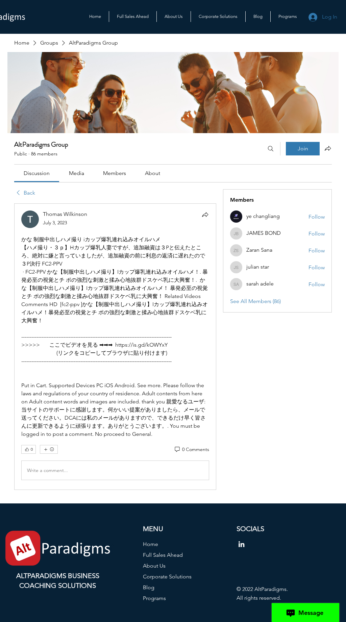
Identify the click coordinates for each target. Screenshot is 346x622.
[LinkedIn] (241, 544)
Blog (148, 587)
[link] (37, 173)
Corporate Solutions (167, 576)
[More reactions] (49, 449)
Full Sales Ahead (163, 555)
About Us (154, 566)
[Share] (205, 214)
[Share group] (328, 148)
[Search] (271, 148)
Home (150, 544)
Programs (154, 598)
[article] (115, 346)
